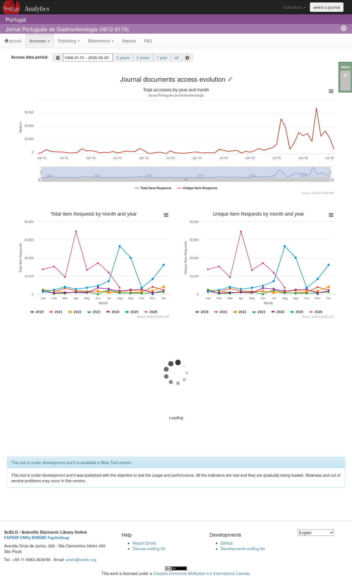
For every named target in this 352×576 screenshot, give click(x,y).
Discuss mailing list (149, 548)
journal (14, 40)
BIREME (39, 537)
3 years (122, 57)
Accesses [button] (38, 40)
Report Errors (144, 543)
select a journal (327, 7)
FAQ (148, 40)
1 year (161, 57)
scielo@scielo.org (81, 559)
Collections (293, 7)
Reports (129, 40)
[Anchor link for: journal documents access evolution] (228, 78)
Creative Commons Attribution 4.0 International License (201, 573)
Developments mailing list (243, 548)
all (176, 57)
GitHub (227, 543)
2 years (142, 57)
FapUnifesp (58, 537)
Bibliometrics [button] (99, 40)
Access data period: (30, 57)
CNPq (25, 537)
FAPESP (11, 537)
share (345, 67)
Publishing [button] (67, 40)
